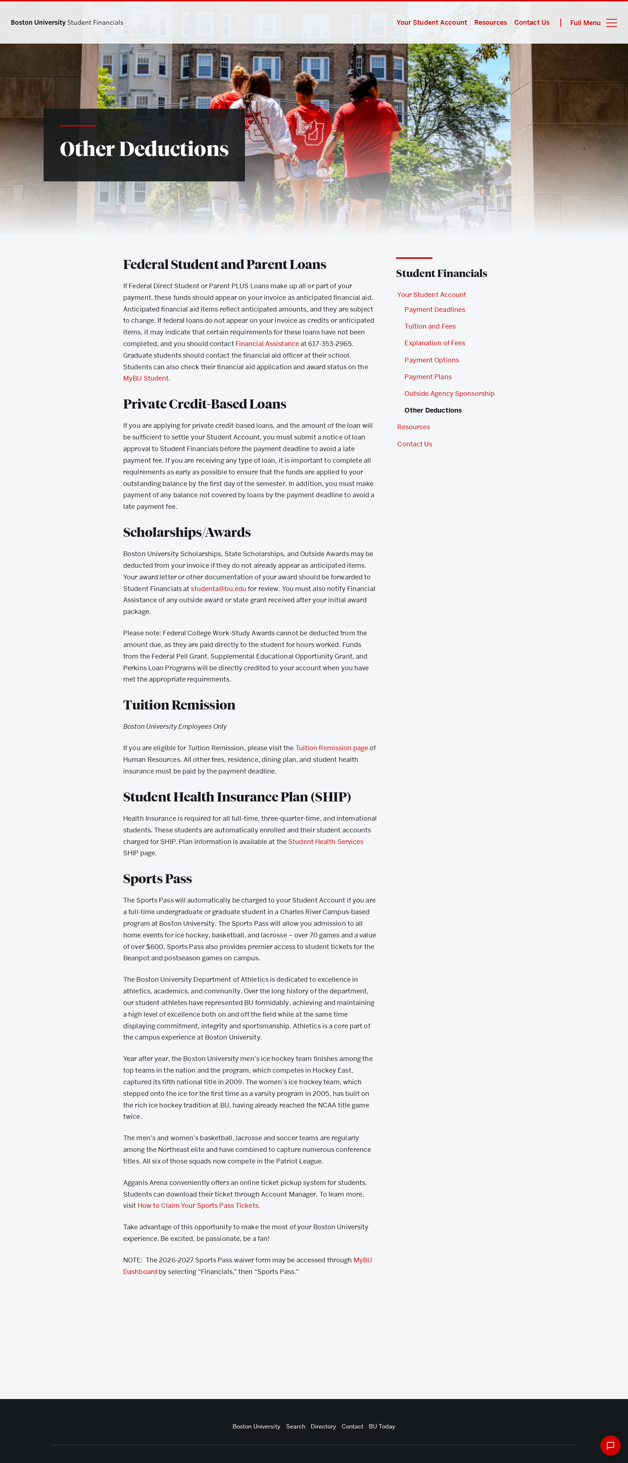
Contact (352, 1426)
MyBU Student (146, 378)
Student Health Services (326, 841)
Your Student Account (431, 22)
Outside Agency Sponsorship (449, 393)
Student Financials (441, 273)
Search (296, 1426)
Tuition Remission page (331, 748)
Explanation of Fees (434, 343)
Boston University (257, 1426)
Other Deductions (433, 410)
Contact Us (532, 22)
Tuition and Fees (430, 326)
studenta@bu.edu (218, 588)
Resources (490, 22)
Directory (323, 1426)
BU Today (382, 1426)
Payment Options (431, 360)
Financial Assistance (267, 343)
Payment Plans (427, 377)
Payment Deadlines (434, 309)
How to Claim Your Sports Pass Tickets (198, 1205)
